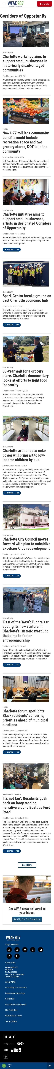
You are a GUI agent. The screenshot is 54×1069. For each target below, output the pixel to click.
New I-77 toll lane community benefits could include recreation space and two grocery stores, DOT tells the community (26, 142)
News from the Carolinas (12, 794)
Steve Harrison (8, 157)
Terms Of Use (11, 1021)
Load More (27, 865)
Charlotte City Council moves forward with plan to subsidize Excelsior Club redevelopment (26, 544)
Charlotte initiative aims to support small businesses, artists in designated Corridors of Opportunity (27, 221)
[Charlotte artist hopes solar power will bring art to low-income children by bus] (26, 428)
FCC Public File (11, 1010)
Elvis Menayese (8, 76)
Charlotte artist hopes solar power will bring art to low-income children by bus (24, 455)
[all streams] (50, 1065)
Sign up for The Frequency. (27, 919)
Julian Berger (7, 306)
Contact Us (9, 999)
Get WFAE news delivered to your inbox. (27, 911)
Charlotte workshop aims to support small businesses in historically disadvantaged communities (25, 63)
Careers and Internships (15, 993)
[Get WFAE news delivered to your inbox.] (27, 889)
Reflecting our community (16, 988)
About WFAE (10, 982)
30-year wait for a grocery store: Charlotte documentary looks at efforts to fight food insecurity (26, 378)
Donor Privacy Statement (15, 1005)
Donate (45, 4)
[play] (4, 1065)
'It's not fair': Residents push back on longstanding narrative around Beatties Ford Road (26, 805)
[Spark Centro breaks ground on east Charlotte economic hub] (26, 274)
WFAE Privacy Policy (13, 1016)
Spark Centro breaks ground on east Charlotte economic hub (27, 298)
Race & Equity (8, 53)
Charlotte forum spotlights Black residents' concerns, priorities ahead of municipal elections (25, 718)
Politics (5, 129)
